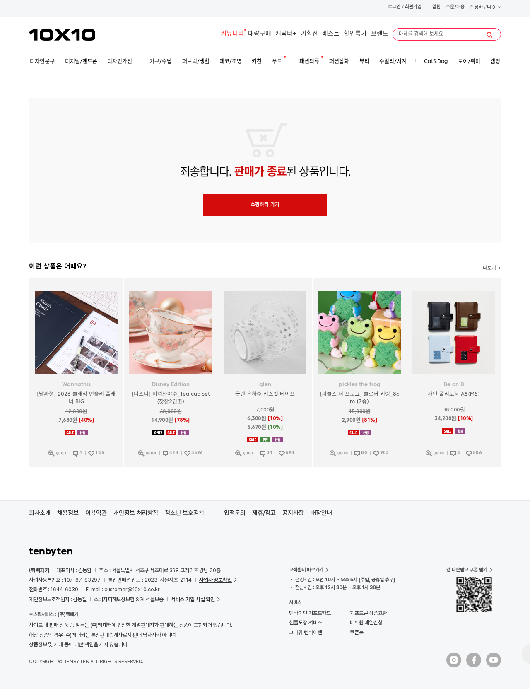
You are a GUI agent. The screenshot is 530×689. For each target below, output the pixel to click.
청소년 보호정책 (184, 513)
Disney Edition (171, 384)
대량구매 (259, 34)
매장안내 (321, 513)
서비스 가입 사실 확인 (193, 599)
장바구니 (484, 7)
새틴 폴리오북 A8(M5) (454, 394)
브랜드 (379, 34)
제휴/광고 (264, 513)
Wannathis (76, 384)
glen (265, 384)
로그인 (394, 7)
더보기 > (492, 268)
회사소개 (40, 513)
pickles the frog (360, 384)
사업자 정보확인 (215, 580)
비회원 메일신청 (366, 622)
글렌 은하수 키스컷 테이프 (265, 394)
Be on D (454, 384)
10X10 (62, 35)
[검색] (489, 35)
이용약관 (96, 513)
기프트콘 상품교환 (368, 613)
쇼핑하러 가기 (265, 205)
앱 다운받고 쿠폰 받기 (466, 570)
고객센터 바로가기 (306, 570)
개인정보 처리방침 (135, 513)
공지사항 (293, 513)
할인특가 (355, 34)
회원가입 (413, 7)
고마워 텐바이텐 (305, 632)
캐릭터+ (285, 34)
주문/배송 (455, 7)
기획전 (309, 34)
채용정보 (68, 513)
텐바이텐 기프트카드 (310, 613)
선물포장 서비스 (305, 622)
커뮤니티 (232, 34)
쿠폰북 (357, 632)
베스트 (331, 34)
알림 (436, 7)
